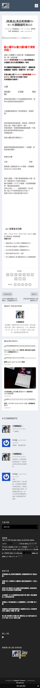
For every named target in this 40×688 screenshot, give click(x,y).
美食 (23, 544)
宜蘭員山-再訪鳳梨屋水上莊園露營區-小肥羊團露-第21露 (19, 603)
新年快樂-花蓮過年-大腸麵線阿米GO (17, 246)
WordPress (20, 683)
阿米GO (31, 546)
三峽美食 (6, 553)
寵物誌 (27, 553)
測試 (12, 540)
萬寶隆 (33, 553)
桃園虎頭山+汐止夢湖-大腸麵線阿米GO (18, 243)
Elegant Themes (19, 680)
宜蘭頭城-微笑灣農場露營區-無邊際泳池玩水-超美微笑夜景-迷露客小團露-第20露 (19, 610)
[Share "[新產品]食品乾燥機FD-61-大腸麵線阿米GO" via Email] (20, 279)
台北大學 (23, 549)
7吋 (16, 556)
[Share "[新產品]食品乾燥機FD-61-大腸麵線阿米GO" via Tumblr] (20, 275)
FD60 (20, 234)
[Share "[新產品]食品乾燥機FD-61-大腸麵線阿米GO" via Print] (24, 279)
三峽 (20, 543)
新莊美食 (26, 540)
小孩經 (18, 549)
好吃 (9, 540)
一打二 (19, 547)
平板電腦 (24, 547)
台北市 (9, 549)
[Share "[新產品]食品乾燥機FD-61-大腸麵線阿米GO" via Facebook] (8, 275)
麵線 (15, 543)
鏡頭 (15, 540)
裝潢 (21, 553)
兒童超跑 (18, 540)
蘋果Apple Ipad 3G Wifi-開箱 (14, 362)
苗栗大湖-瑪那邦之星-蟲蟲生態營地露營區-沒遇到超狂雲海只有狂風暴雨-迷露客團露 (19, 589)
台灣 (3, 540)
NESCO (29, 234)
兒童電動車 (11, 547)
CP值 (34, 549)
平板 (10, 556)
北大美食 (16, 553)
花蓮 (6, 549)
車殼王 (12, 553)
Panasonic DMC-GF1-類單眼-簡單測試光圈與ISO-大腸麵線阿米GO (19, 351)
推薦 (10, 543)
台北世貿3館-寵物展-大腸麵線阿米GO (18, 250)
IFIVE (7, 556)
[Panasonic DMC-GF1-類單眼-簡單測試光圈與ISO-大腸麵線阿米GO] (20, 346)
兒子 (28, 549)
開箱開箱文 (15, 31)
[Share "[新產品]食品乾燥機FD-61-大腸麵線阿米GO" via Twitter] (12, 275)
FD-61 (16, 234)
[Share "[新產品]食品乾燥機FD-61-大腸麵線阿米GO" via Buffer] (32, 275)
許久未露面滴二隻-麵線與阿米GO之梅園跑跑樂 (21, 257)
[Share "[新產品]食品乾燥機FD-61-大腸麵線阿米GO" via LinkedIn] (28, 275)
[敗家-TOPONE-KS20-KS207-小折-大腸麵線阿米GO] (20, 399)
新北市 (6, 547)
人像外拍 (14, 549)
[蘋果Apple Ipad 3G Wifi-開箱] (20, 358)
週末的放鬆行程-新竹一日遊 (14, 253)
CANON (4, 544)
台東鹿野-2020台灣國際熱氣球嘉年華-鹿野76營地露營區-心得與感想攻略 (19, 596)
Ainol (30, 549)
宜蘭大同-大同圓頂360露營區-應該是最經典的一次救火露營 (19, 582)
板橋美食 (32, 540)
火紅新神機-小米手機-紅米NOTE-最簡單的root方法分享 (18, 392)
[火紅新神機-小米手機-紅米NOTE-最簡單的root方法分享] (20, 378)
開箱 (20, 556)
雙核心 (27, 544)
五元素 (16, 547)
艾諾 (22, 540)
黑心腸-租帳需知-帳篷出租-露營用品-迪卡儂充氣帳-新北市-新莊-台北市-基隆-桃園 (19, 617)
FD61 (25, 234)
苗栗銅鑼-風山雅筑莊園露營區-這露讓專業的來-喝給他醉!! (19, 575)
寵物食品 (9, 236)
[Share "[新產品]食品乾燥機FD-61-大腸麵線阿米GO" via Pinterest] (24, 275)
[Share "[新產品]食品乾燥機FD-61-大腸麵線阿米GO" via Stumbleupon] (16, 279)
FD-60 (11, 234)
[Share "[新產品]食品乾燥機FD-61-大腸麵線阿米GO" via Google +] (16, 275)
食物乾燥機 (16, 236)
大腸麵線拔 (15, 29)
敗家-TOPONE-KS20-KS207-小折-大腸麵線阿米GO (19, 404)
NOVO (13, 556)
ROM (6, 540)
